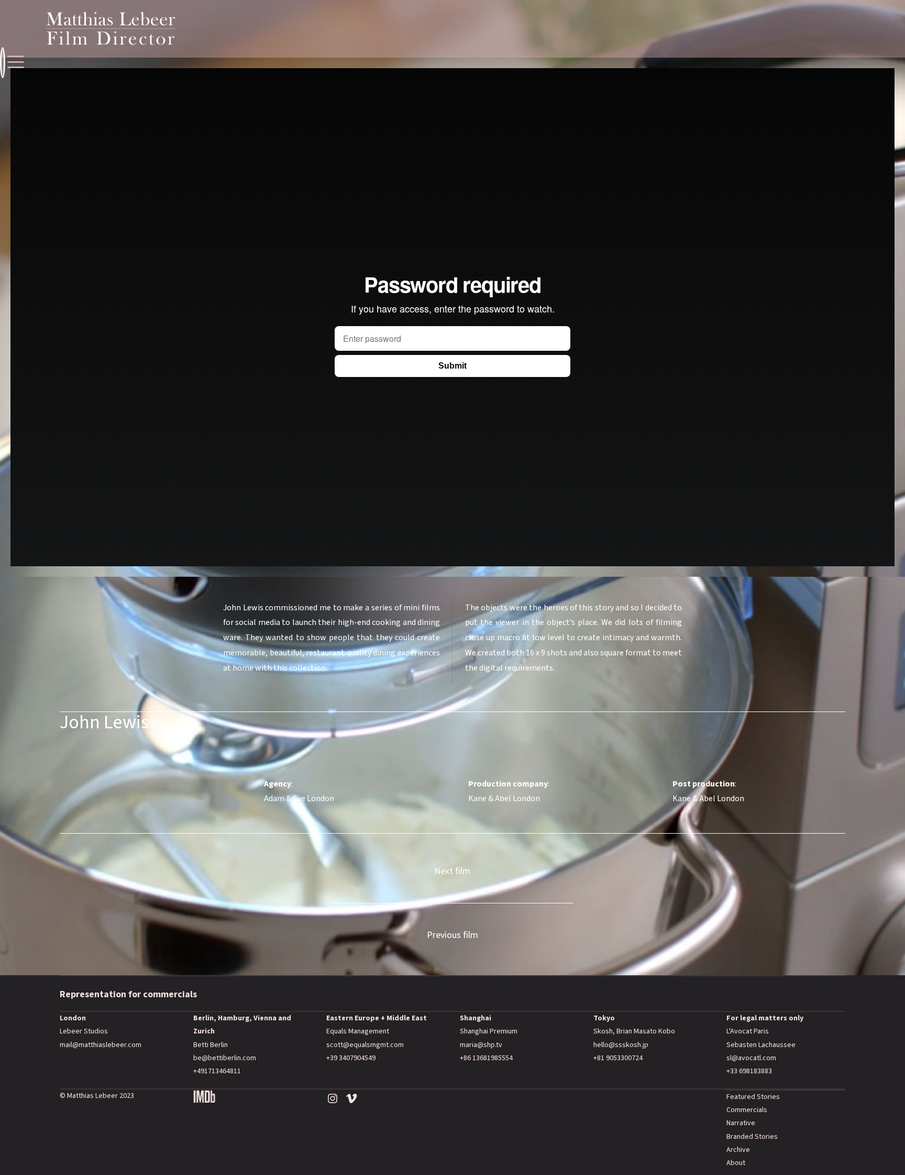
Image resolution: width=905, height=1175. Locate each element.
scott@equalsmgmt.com (365, 1045)
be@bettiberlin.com (224, 1058)
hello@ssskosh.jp (620, 1045)
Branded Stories (752, 1136)
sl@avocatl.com (751, 1058)
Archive (738, 1150)
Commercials (746, 1110)
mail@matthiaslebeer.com (100, 1045)
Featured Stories (753, 1097)
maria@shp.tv (481, 1045)
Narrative (740, 1123)
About (735, 1163)
